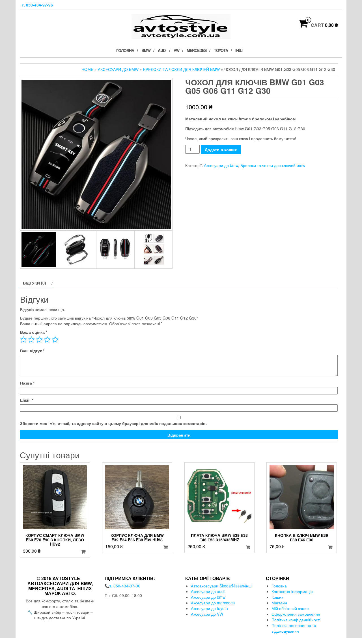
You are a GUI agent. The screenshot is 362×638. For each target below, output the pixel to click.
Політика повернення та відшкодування (294, 628)
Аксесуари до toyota (209, 608)
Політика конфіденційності (296, 619)
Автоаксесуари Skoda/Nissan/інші (221, 586)
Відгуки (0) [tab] (34, 283)
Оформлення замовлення (296, 614)
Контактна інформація (292, 591)
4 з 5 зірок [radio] (47, 339)
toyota (221, 50)
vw (176, 50)
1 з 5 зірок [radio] (23, 339)
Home (87, 69)
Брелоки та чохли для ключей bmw (181, 69)
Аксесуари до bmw (118, 69)
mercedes (196, 50)
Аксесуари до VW (207, 614)
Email (26, 400)
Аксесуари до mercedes (213, 603)
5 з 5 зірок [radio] (55, 339)
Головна (125, 50)
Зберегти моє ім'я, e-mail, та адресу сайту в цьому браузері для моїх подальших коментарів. (113, 423)
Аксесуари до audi (208, 591)
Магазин (279, 603)
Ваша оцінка (33, 332)
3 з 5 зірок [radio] (39, 339)
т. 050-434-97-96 (37, 5)
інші (239, 50)
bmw (145, 50)
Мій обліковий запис (290, 608)
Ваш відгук (32, 350)
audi (162, 50)
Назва (27, 383)
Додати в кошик (221, 149)
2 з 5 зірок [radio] (31, 339)
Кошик (277, 597)
